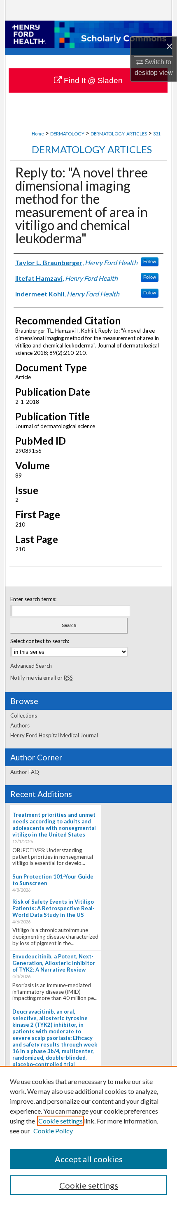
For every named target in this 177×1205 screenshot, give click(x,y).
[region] (88, 1135)
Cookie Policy (53, 1131)
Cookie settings (60, 1121)
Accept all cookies (89, 1159)
